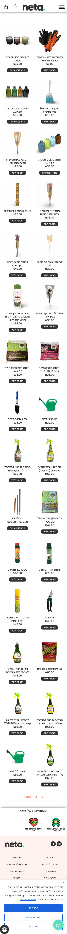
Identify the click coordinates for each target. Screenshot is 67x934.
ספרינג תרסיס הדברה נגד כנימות (17, 619)
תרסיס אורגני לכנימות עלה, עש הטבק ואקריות (49, 773)
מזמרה (49, 617)
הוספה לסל (49, 70)
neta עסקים (50, 871)
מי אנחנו (50, 857)
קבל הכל (33, 908)
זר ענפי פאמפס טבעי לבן (49, 263)
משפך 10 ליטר (17, 771)
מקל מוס (17, 518)
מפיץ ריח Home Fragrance (49, 110)
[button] (58, 925)
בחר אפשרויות (17, 70)
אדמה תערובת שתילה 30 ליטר (50, 520)
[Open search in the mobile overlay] (15, 5)
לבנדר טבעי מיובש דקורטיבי (17, 263)
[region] (33, 907)
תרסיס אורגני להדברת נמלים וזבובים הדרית (49, 721)
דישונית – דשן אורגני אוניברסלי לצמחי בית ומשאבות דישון (17, 317)
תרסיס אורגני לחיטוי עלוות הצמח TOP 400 (17, 721)
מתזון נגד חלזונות (49, 569)
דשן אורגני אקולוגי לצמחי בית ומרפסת (17, 670)
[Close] (63, 882)
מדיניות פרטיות (28, 899)
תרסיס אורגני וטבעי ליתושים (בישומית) (49, 468)
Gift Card (16, 857)
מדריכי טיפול (50, 878)
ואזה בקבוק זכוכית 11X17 (49, 161)
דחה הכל (33, 926)
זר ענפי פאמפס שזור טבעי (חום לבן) (17, 161)
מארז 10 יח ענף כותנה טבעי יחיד (49, 315)
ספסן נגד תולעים (17, 569)
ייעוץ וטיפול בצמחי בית (16, 864)
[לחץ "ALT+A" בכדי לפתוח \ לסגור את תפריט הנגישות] (4, 929)
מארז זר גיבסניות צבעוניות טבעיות (50, 212)
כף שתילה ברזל (17, 419)
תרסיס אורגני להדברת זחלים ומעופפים (17, 468)
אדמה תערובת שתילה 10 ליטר (17, 369)
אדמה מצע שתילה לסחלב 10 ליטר (49, 369)
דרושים (16, 878)
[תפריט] (62, 7)
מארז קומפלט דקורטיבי (17, 211)
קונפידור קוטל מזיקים (49, 669)
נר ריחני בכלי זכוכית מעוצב (17, 59)
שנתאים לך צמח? (50, 864)
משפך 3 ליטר (50, 419)
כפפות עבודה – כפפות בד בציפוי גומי (49, 59)
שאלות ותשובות (16, 871)
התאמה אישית (33, 917)
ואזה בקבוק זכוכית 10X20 (17, 110)
